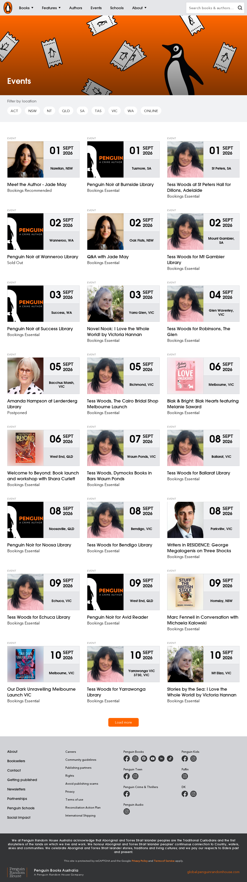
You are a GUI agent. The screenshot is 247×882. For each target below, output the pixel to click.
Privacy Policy (140, 861)
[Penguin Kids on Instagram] (193, 758)
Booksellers (16, 761)
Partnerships (17, 798)
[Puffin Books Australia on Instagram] (185, 776)
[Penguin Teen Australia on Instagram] (135, 776)
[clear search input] (240, 8)
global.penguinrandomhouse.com (213, 871)
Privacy (70, 791)
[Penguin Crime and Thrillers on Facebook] (127, 794)
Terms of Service (164, 861)
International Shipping (80, 815)
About (12, 751)
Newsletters (16, 789)
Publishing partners (78, 767)
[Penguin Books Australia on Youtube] (153, 758)
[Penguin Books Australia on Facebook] (127, 758)
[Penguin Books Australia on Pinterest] (144, 758)
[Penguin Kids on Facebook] (185, 758)
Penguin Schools (20, 808)
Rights (69, 775)
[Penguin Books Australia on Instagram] (135, 758)
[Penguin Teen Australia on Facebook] (127, 776)
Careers (70, 751)
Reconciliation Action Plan (83, 807)
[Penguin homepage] (8, 8)
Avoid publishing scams (81, 783)
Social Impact (18, 817)
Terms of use (74, 799)
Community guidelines (80, 759)
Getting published (22, 780)
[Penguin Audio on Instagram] (127, 811)
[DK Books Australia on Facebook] (185, 794)
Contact (14, 770)
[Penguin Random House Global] (20, 872)
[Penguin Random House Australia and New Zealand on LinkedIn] (161, 758)
